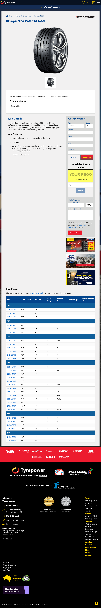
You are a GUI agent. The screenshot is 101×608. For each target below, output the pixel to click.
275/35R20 (11, 429)
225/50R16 (11, 317)
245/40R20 (11, 422)
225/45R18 (11, 348)
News (87, 553)
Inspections (89, 529)
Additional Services (91, 539)
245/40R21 (11, 437)
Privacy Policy (83, 225)
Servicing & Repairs (92, 532)
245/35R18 (11, 355)
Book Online (90, 547)
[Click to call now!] (84, 2)
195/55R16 (11, 310)
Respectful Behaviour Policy (39, 605)
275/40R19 (11, 406)
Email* (70, 143)
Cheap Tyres (6, 570)
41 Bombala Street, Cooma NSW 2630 (14, 511)
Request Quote (75, 233)
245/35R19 (11, 385)
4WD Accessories (91, 524)
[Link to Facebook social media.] (96, 603)
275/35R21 (11, 441)
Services (88, 521)
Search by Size (90, 503)
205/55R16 (11, 313)
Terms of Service (73, 228)
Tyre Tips (88, 511)
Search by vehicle (36, 293)
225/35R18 (11, 341)
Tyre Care (88, 508)
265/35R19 (11, 402)
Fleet (87, 550)
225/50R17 (11, 332)
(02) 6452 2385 (12, 516)
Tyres (87, 498)
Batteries (88, 527)
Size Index (5, 562)
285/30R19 (11, 410)
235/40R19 (11, 378)
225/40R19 (11, 367)
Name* (70, 130)
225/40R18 (11, 344)
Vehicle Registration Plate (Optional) (74, 201)
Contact (88, 545)
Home (10, 16)
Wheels (88, 513)
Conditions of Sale (26, 605)
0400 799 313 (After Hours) (15, 520)
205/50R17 (11, 329)
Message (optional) (74, 209)
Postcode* (71, 150)
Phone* (70, 136)
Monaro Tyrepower (52, 7)
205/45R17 (11, 325)
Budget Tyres (6, 568)
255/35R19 (11, 392)
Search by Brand (91, 506)
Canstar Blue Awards (9, 565)
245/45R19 (11, 388)
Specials (88, 542)
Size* (70, 123)
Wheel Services (90, 537)
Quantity (89, 123)
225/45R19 (11, 374)
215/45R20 (11, 418)
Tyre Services (89, 534)
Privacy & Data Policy (14, 605)
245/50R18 (11, 359)
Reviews (88, 555)
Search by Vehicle (91, 501)
